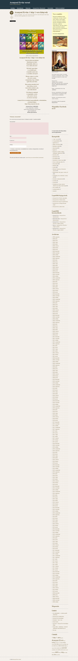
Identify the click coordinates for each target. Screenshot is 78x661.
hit (61, 644)
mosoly (62, 645)
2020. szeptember (56, 363)
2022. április (55, 329)
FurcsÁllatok (55, 158)
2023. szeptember (56, 299)
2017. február (55, 439)
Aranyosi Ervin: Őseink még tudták (60, 198)
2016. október (55, 447)
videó (54, 191)
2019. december (56, 379)
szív (59, 649)
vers (26, 15)
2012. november (56, 530)
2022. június (55, 326)
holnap (63, 644)
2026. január (55, 249)
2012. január (55, 548)
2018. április (55, 415)
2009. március (56, 596)
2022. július (55, 324)
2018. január (55, 420)
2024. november (56, 274)
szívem (64, 649)
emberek (53, 644)
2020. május (55, 370)
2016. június (55, 454)
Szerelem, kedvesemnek (58, 179)
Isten (65, 644)
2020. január (55, 377)
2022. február (55, 333)
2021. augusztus (56, 343)
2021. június (55, 347)
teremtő (67, 649)
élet (55, 654)
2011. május (55, 562)
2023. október (55, 297)
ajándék (62, 637)
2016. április (55, 457)
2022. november (56, 317)
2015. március (56, 480)
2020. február (55, 375)
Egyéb (54, 149)
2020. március (56, 374)
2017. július (55, 431)
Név (11, 136)
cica (59, 642)
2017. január (55, 441)
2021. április (55, 350)
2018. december (56, 400)
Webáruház (28, 8)
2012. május (55, 541)
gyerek (43, 14)
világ (62, 652)
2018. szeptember (56, 406)
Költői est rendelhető (60, 8)
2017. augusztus (56, 429)
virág (64, 652)
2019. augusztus (56, 386)
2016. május (55, 456)
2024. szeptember (56, 277)
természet (53, 652)
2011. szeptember (56, 555)
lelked (55, 645)
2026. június (55, 240)
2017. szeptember (56, 427)
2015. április (55, 479)
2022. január (55, 334)
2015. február (55, 482)
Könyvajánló (20, 14)
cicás (38, 14)
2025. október (55, 254)
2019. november (56, 381)
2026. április (55, 244)
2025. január (55, 270)
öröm (59, 654)
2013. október (55, 511)
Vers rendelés (55, 187)
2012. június (55, 539)
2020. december (56, 358)
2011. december (56, 550)
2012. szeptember (56, 534)
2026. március (56, 245)
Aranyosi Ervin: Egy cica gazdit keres (60, 201)
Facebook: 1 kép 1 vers (57, 620)
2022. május (55, 327)
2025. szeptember (56, 256)
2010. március (56, 587)
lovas (15, 15)
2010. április (55, 585)
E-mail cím (12, 140)
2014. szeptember (56, 491)
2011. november (56, 552)
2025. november (56, 253)
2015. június (55, 475)
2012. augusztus (56, 536)
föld (57, 644)
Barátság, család (56, 146)
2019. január (55, 399)
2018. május (55, 413)
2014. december (56, 486)
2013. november (56, 509)
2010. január (55, 591)
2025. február (55, 269)
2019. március (56, 395)
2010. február (55, 589)
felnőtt (41, 14)
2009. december (56, 593)
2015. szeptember (56, 470)
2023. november (56, 295)
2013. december (56, 507)
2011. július (55, 559)
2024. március (56, 288)
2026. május (55, 242)
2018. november (56, 402)
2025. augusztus (56, 258)
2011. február (55, 568)
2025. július (55, 260)
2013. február (55, 525)
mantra (54, 167)
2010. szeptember (56, 577)
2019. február (55, 397)
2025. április (55, 265)
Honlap (11, 144)
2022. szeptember (56, 320)
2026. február (55, 247)
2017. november (56, 423)
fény (55, 644)
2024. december (56, 272)
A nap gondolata (56, 141)
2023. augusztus (56, 301)
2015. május (55, 477)
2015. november (56, 466)
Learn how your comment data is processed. (35, 157)
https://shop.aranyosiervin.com (32, 104)
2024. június (55, 283)
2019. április (55, 393)
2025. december (56, 251)
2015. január (55, 484)
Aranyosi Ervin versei (20, 2)
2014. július (55, 495)
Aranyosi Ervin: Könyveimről (39, 8)
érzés (57, 654)
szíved (61, 649)
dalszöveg (55, 148)
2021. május (55, 349)
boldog (53, 642)
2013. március (56, 523)
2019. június (55, 390)
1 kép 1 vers (55, 139)
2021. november (56, 338)
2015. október (55, 468)
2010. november (56, 573)
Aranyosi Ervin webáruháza (58, 616)
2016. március (56, 459)
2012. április (55, 543)
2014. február (55, 504)
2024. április (55, 286)
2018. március (56, 416)
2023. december (56, 294)
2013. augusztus (56, 514)
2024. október (55, 276)
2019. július (55, 388)
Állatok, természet (56, 144)
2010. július (55, 580)
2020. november (56, 359)
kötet (45, 14)
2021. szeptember (56, 342)
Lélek (59, 645)
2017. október (55, 425)
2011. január (55, 569)
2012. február (55, 546)
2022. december (56, 315)
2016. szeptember (56, 448)
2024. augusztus (56, 279)
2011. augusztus (56, 557)
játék (67, 644)
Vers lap (54, 630)
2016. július (55, 452)
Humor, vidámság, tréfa (57, 162)
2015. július (55, 473)
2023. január (55, 313)
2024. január (55, 292)
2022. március (56, 331)
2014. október (55, 489)
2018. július (55, 409)
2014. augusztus (56, 493)
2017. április (55, 436)
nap (65, 645)
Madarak (54, 165)
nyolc (18, 15)
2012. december (56, 528)
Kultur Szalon (55, 621)
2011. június (55, 561)
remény (55, 648)
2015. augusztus (56, 472)
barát (64, 640)
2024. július (55, 281)
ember (64, 642)
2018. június (55, 411)
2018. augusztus (56, 407)
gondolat (59, 644)
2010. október (55, 575)
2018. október (55, 404)
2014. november (56, 488)
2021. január (55, 356)
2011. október (55, 553)
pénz (67, 645)
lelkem (57, 645)
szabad (58, 648)
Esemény (55, 154)
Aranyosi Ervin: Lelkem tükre (58, 206)
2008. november (56, 600)
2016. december (56, 443)
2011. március (56, 566)
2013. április (55, 521)
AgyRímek (55, 142)
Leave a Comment (31, 15)
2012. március (56, 544)
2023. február (55, 311)
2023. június (55, 304)
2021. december (56, 336)
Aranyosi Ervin (34, 14)
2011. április (55, 564)
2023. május (55, 306)
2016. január (55, 463)
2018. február (55, 418)
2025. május (55, 263)
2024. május (55, 285)
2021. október (55, 340)
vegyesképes (23, 15)
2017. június (55, 432)
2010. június (55, 582)
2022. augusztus (56, 322)
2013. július (55, 516)
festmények (55, 156)
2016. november (56, 445)
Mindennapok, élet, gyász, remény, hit (60, 172)
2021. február (55, 354)
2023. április (55, 308)
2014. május (55, 498)
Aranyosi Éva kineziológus (58, 618)
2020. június (55, 368)
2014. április (55, 500)
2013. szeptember (56, 512)
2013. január (55, 527)
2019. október (55, 382)
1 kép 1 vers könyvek (28, 14)
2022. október (55, 318)
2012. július (55, 537)
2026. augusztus (56, 237)
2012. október (55, 532)
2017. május (55, 434)
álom (53, 654)
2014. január (55, 505)
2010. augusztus (56, 578)
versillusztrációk (56, 189)
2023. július (55, 302)
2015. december (56, 464)
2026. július (55, 238)
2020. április (55, 372)
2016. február (55, 461)
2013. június (55, 518)
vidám (60, 652)
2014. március (56, 502)
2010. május (55, 584)
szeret (20, 15)
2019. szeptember (56, 384)
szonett (54, 182)
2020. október (55, 361)
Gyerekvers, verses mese (58, 160)
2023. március (56, 310)
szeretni (56, 649)
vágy (66, 652)
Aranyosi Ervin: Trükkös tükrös (59, 199)
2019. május (55, 391)
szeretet (54, 180)
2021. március (56, 352)
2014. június (55, 496)
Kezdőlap (13, 8)
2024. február (55, 290)
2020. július (55, 366)
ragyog (53, 648)
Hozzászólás (13, 121)
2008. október (55, 601)
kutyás (47, 14)
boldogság (56, 642)
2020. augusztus (56, 365)
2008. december (56, 598)
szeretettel (53, 649)
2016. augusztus (56, 450)
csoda (61, 642)
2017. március (56, 438)
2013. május (55, 520)
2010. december (56, 571)
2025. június (55, 261)
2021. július (55, 345)
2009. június (55, 594)
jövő (52, 645)
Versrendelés (50, 8)
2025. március (56, 267)
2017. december (56, 422)
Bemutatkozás (20, 8)
